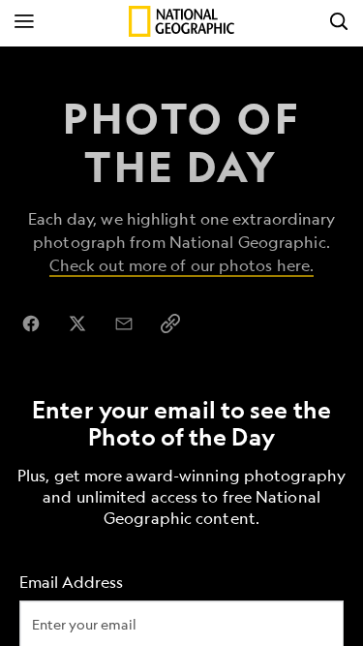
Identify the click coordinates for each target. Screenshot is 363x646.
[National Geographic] (181, 21)
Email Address (71, 581)
